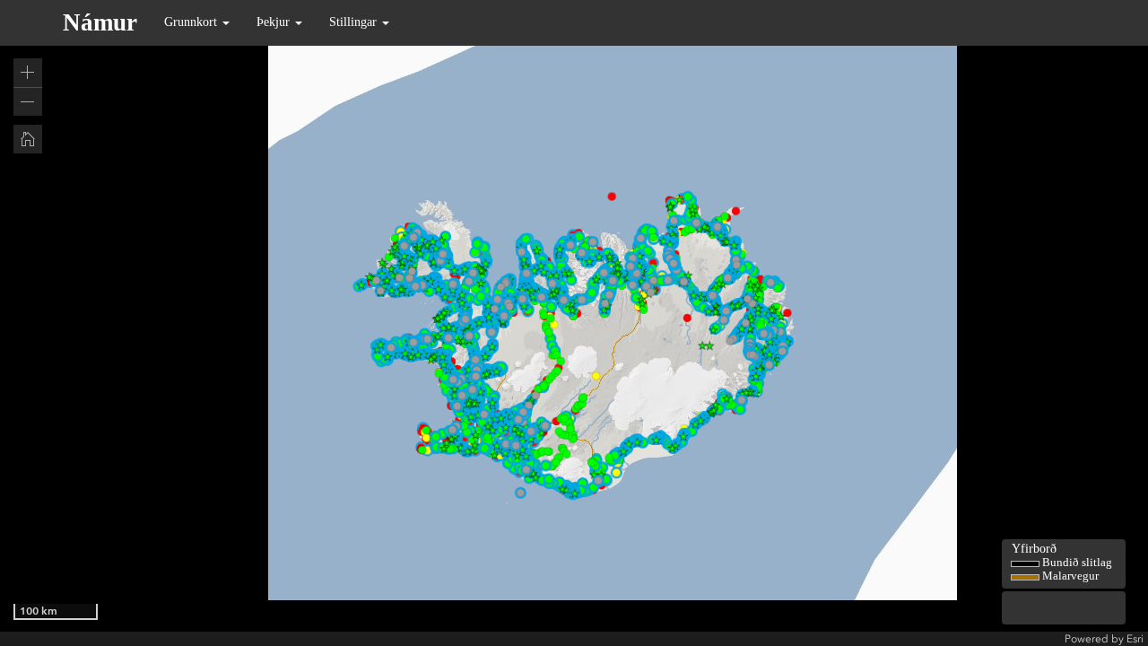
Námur (100, 22)
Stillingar (354, 22)
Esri (1135, 639)
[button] (27, 72)
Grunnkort (192, 22)
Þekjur (275, 22)
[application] (574, 323)
